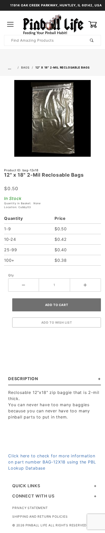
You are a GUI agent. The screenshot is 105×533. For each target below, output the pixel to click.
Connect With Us (33, 495)
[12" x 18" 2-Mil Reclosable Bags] (52, 120)
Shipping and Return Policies (40, 516)
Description (23, 378)
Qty (11, 275)
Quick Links (26, 485)
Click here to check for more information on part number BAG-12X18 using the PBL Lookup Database (52, 462)
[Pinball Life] (52, 24)
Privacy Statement (30, 508)
